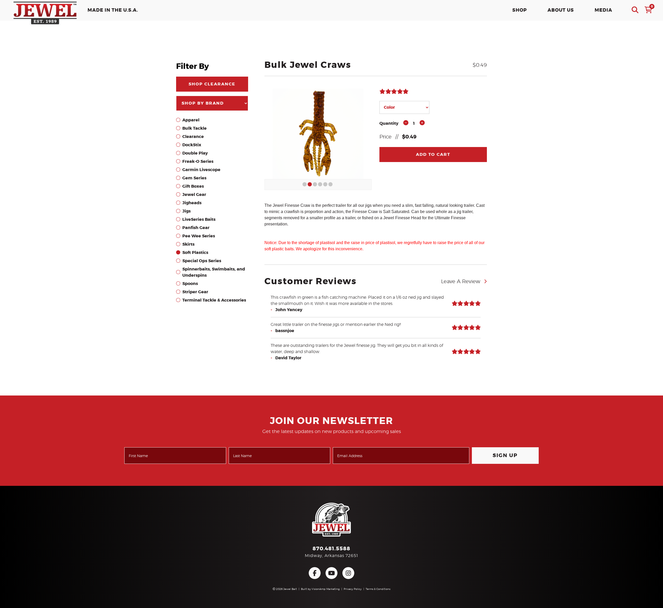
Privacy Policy (353, 589)
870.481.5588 (331, 548)
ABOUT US (560, 10)
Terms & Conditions (378, 589)
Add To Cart (433, 154)
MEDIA (603, 10)
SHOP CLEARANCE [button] (212, 84)
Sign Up (505, 455)
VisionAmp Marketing (326, 589)
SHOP (519, 10)
